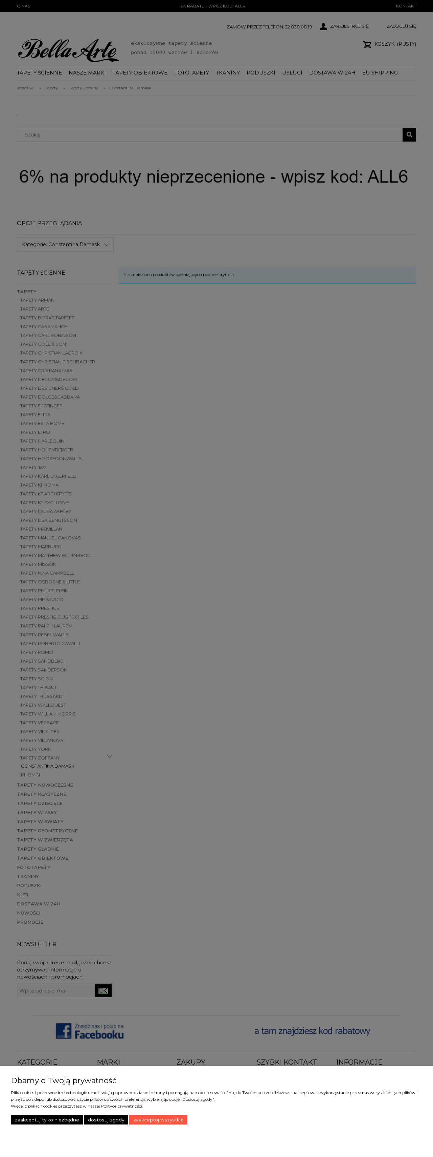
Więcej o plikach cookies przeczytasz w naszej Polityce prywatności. (77, 1106)
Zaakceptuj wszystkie (158, 1119)
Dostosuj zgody (106, 1119)
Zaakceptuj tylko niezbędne (47, 1119)
